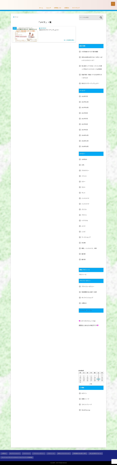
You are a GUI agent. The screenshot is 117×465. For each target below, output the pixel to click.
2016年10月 (85, 146)
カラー (83, 181)
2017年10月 (85, 107)
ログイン (84, 393)
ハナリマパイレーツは (87, 321)
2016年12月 (85, 135)
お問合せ (66, 8)
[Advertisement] (91, 32)
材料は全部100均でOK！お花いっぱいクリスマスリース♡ (92, 59)
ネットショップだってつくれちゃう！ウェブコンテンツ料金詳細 (17, 457)
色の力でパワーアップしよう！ (49, 30)
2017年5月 (85, 124)
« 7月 (90, 384)
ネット (83, 192)
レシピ (83, 231)
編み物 (83, 259)
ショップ (48, 8)
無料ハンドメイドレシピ (63, 453)
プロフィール (82, 274)
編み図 (83, 254)
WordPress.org (86, 410)
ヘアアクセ (85, 220)
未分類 (83, 243)
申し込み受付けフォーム (95, 453)
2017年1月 (85, 129)
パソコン (84, 209)
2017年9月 (85, 113)
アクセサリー (85, 170)
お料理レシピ (57, 8)
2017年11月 (85, 102)
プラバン (84, 215)
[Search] (101, 17)
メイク (83, 226)
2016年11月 (85, 141)
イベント (84, 176)
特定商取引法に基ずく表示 (89, 292)
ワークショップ (86, 237)
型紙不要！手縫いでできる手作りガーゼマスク (92, 76)
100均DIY (84, 159)
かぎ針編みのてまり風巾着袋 (90, 51)
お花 (83, 165)
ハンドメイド (85, 198)
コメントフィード (87, 404)
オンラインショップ (87, 297)
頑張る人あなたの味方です (88, 325)
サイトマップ (75, 8)
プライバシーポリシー (88, 286)
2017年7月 (85, 118)
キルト (83, 187)
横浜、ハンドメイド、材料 (89, 248)
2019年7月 (85, 96)
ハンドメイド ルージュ (86, 310)
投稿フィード (85, 399)
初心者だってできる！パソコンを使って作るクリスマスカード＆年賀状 (92, 67)
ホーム (41, 8)
